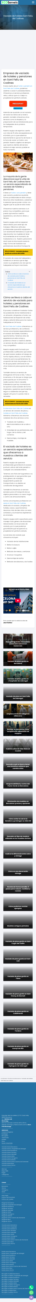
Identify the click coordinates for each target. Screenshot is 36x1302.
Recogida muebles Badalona (10, 1277)
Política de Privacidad (8, 1197)
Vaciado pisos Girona (8, 1243)
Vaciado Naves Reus (8, 1163)
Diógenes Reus (6, 1219)
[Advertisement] (18, 50)
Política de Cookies (7, 1199)
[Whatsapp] (31, 1292)
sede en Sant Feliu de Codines (14, 503)
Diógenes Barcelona (8, 1203)
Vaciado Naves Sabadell (9, 1154)
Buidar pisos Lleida (7, 1261)
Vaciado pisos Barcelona (9, 1225)
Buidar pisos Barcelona (9, 1251)
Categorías (5, 1174)
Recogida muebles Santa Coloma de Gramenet (16, 1288)
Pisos (3, 1141)
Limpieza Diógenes (7, 1132)
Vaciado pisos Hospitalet (9, 1227)
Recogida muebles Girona (9, 1292)
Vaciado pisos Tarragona (9, 1236)
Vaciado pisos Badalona (9, 1229)
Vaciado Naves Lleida (8, 1156)
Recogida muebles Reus (9, 1290)
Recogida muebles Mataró (10, 1286)
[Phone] (31, 1287)
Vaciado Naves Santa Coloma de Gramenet (15, 1161)
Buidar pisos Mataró (8, 1264)
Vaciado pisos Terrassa (9, 1230)
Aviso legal (5, 1195)
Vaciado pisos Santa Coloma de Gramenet (15, 1240)
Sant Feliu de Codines (13, 326)
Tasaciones (5, 1137)
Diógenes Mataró (7, 1216)
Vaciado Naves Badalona (9, 1150)
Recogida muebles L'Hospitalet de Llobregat (15, 1275)
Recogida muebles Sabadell (10, 1281)
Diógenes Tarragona (8, 1214)
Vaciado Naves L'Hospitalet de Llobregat (14, 1149)
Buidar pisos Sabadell (8, 1259)
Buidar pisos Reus (7, 1268)
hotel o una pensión (18, 193)
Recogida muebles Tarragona (11, 1285)
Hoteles (4, 1139)
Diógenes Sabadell (7, 1210)
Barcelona (5, 1186)
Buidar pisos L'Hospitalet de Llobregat (13, 1253)
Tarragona (5, 1190)
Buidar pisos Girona (8, 1270)
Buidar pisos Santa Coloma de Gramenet (14, 1266)
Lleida (3, 1192)
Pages (3, 1173)
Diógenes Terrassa (7, 1208)
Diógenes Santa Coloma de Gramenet (13, 1218)
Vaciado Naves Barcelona (9, 1147)
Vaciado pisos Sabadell (9, 1232)
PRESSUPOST (18, 108)
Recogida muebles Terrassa (10, 1279)
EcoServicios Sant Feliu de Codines (16, 408)
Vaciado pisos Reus (8, 1242)
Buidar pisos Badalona (8, 1255)
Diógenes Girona (7, 1221)
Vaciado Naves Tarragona (9, 1158)
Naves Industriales (7, 1143)
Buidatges (5, 1134)
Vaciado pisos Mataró (8, 1238)
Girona (4, 1188)
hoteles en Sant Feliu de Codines (15, 413)
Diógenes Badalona (8, 1206)
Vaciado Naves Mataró (8, 1160)
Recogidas (5, 1136)
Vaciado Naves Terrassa (9, 1152)
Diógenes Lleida (6, 1212)
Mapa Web (5, 1171)
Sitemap (4, 1169)
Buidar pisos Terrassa (8, 1257)
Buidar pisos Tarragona (9, 1262)
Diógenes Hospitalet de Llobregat (12, 1205)
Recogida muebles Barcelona (11, 1274)
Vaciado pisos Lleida (8, 1234)
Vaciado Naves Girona (8, 1165)
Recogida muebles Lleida (9, 1283)
